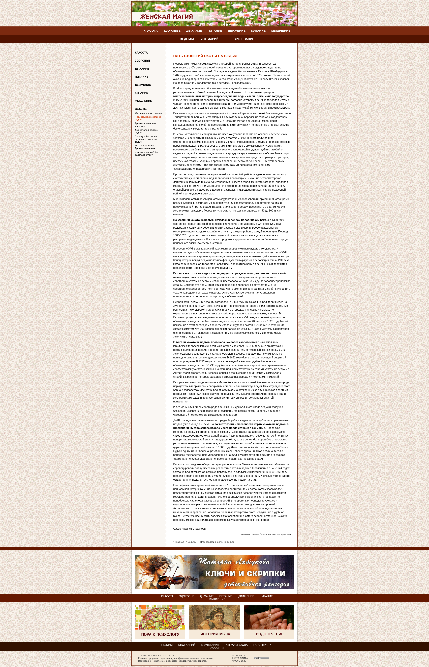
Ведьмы (187, 39)
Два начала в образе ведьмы (146, 131)
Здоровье (171, 30)
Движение (237, 30)
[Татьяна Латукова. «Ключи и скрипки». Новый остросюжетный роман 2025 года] (214, 588)
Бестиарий (209, 39)
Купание (258, 30)
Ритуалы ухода (236, 644)
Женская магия (151, 655)
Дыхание (194, 30)
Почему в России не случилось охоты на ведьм (146, 139)
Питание (215, 30)
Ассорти (217, 647)
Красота (151, 30)
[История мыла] (214, 638)
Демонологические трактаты (145, 124)
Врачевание (244, 39)
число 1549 (239, 660)
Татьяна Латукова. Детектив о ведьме (145, 147)
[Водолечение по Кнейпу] (269, 638)
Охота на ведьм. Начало (148, 113)
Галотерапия (263, 644)
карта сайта (240, 658)
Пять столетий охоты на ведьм (148, 118)
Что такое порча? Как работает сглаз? (146, 153)
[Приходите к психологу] (160, 638)
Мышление (280, 30)
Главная (179, 541)
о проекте (239, 655)
